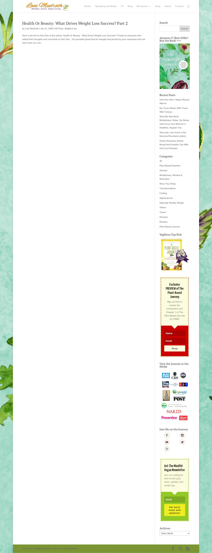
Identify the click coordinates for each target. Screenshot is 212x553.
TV (122, 6)
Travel (163, 212)
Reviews (164, 217)
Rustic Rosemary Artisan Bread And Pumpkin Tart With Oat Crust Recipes (174, 144)
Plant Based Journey (170, 226)
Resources (142, 6)
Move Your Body (168, 183)
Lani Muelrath (32, 28)
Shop (158, 6)
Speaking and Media (106, 6)
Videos (163, 207)
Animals (163, 170)
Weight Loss (71, 28)
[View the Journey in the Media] (175, 396)
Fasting (163, 193)
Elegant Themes (43, 548)
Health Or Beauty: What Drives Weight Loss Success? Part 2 (75, 23)
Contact (179, 6)
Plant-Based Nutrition (170, 165)
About (168, 6)
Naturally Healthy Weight (172, 203)
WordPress (72, 548)
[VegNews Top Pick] (175, 254)
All (161, 161)
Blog (130, 6)
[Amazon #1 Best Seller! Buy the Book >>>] (175, 66)
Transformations (168, 188)
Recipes (163, 222)
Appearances (166, 198)
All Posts (59, 28)
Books (87, 6)
